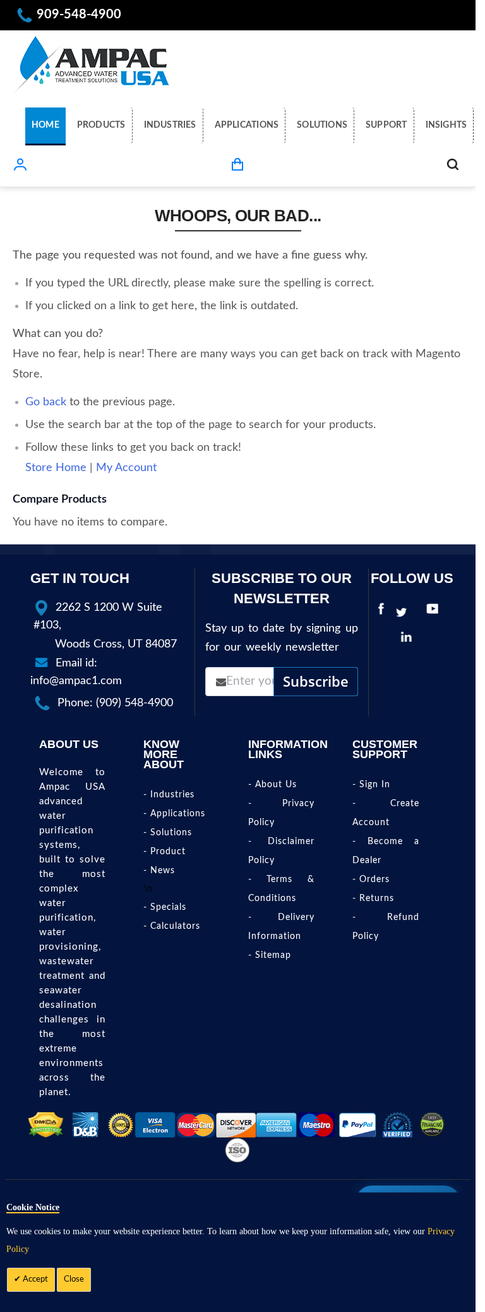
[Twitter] (404, 612)
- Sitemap (269, 955)
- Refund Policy (385, 927)
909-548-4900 (79, 14)
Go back (45, 402)
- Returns (373, 898)
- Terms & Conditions (281, 889)
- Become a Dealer (385, 851)
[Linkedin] (409, 640)
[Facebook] (381, 612)
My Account (126, 468)
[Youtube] (435, 612)
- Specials (164, 907)
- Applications (174, 813)
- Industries (169, 794)
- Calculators (171, 926)
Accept (34, 1279)
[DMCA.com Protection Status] (45, 1124)
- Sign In (371, 784)
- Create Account (385, 813)
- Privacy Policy (281, 813)
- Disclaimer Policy (281, 851)
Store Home (56, 468)
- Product (164, 851)
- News (159, 870)
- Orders (371, 879)
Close (74, 1279)
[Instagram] (427, 640)
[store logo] (92, 64)
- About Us (272, 784)
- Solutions (167, 832)
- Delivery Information (281, 927)
